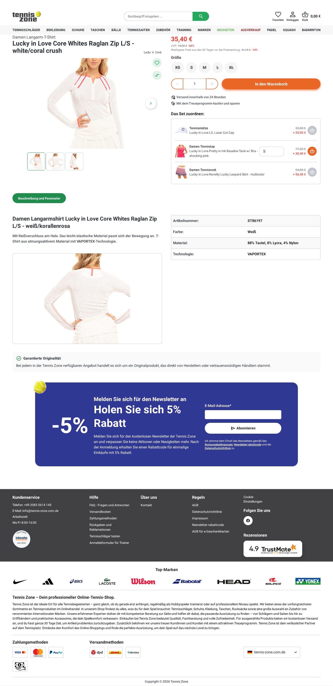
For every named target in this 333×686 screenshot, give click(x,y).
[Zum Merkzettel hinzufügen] (157, 62)
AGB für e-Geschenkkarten (210, 531)
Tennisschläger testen (104, 536)
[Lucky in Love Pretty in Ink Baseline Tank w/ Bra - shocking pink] (181, 151)
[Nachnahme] (19, 666)
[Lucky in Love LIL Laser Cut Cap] (181, 130)
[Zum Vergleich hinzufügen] (157, 75)
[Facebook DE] (248, 520)
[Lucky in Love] (153, 52)
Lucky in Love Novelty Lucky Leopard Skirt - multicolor (227, 174)
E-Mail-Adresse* (218, 406)
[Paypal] (55, 652)
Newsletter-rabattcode (247, 444)
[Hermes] (132, 652)
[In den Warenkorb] (312, 151)
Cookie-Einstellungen (248, 499)
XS (179, 68)
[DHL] (115, 652)
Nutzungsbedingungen (219, 444)
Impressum (200, 518)
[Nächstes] (150, 103)
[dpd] (96, 652)
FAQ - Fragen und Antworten (109, 505)
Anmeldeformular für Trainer (109, 543)
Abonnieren (246, 428)
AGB (195, 505)
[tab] (39, 198)
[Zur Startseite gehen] (26, 16)
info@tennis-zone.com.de (40, 511)
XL (233, 68)
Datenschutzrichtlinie (218, 448)
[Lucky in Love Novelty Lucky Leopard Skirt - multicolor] (181, 172)
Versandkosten (100, 511)
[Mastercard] (38, 652)
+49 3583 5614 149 (41, 3)
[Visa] (19, 652)
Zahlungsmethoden (103, 518)
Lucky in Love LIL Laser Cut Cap (211, 132)
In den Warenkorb (271, 84)
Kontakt (146, 505)
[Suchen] (201, 16)
